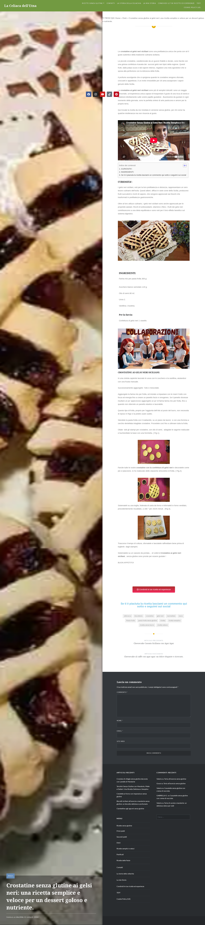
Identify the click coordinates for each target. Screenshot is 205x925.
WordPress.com (172, 920)
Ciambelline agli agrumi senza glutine (130, 809)
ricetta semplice (174, 620)
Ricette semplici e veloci (125, 849)
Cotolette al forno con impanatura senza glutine (132, 795)
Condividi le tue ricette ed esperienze (176, 3)
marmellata (171, 616)
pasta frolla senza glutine (147, 620)
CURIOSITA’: (127, 169)
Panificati (120, 854)
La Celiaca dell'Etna (20, 6)
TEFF (199, 3)
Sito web (120, 741)
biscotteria (138, 616)
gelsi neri (160, 616)
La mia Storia (149, 3)
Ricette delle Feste (123, 860)
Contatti (111, 3)
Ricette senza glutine (92, 3)
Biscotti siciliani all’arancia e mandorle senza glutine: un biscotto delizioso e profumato (133, 802)
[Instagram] (95, 94)
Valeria (19, 917)
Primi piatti (121, 831)
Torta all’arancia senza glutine (175, 779)
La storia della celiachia (129, 3)
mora (181, 616)
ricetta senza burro (147, 625)
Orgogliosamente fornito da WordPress (142, 920)
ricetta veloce (162, 625)
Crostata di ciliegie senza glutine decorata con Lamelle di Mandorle (132, 780)
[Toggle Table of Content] (183, 165)
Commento (122, 692)
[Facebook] (88, 94)
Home (118, 18)
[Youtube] (102, 94)
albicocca (127, 616)
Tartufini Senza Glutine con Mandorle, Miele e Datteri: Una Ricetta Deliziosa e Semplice (133, 788)
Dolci (124, 18)
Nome (120, 720)
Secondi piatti (122, 837)
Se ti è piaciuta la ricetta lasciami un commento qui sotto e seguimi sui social (153, 175)
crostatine (149, 616)
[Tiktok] (109, 94)
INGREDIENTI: (127, 172)
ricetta (162, 620)
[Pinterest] (116, 94)
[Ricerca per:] (173, 817)
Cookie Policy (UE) (192, 7)
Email (120, 731)
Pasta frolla (130, 620)
